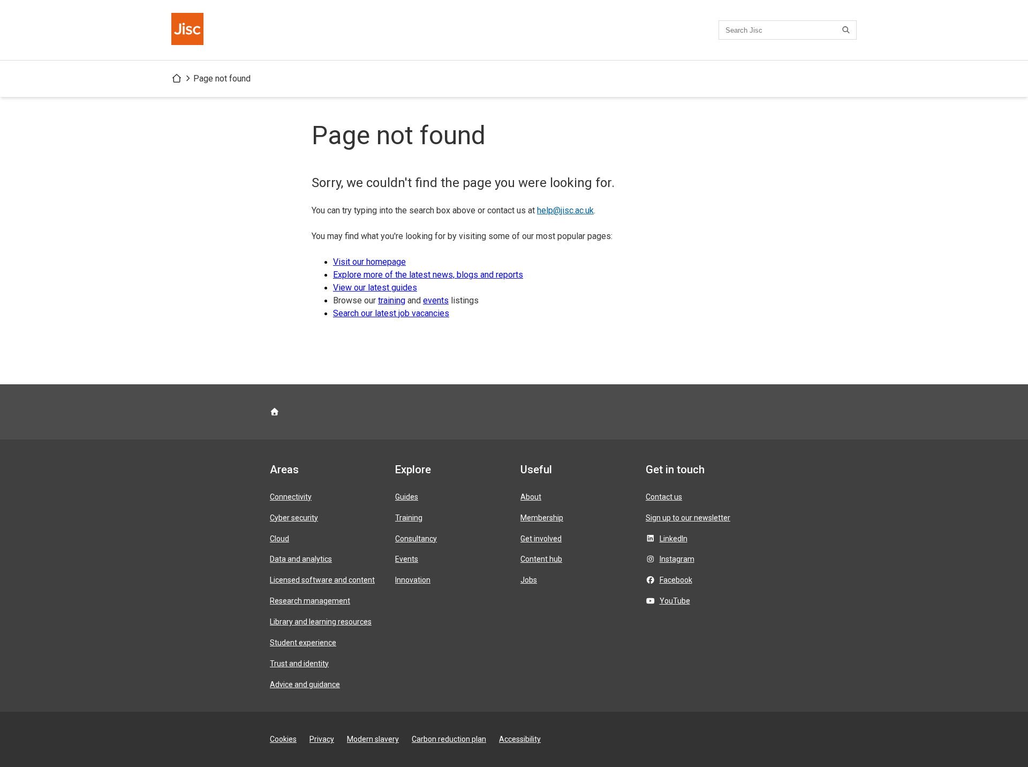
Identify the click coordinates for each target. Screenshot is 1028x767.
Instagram (677, 559)
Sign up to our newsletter (688, 517)
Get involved (541, 538)
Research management (310, 601)
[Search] (847, 30)
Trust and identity (299, 663)
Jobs (528, 580)
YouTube (675, 601)
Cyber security (294, 517)
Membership (541, 517)
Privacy (321, 739)
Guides (406, 497)
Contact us (664, 497)
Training (408, 517)
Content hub (541, 559)
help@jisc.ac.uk (565, 210)
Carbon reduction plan (449, 739)
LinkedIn (673, 538)
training (391, 300)
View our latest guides (375, 287)
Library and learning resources (321, 621)
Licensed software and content (322, 580)
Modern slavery (373, 739)
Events (406, 559)
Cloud (279, 538)
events (436, 300)
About (530, 497)
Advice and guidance (305, 684)
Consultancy (416, 538)
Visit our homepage (369, 262)
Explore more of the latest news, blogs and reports (428, 275)
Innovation (412, 580)
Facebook (676, 580)
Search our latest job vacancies (391, 313)
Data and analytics (301, 559)
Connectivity (291, 497)
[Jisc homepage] (188, 30)
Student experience (303, 642)
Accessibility (520, 739)
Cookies (283, 739)
